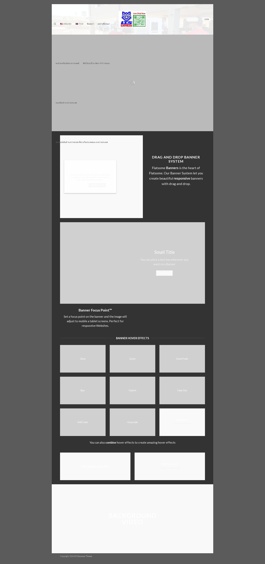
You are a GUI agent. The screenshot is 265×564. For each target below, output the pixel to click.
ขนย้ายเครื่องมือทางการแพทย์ (67, 63)
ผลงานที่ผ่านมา (104, 24)
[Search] (55, 23)
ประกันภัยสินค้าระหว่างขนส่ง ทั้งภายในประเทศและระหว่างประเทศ (82, 142)
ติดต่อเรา (90, 24)
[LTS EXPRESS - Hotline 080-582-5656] (132, 19)
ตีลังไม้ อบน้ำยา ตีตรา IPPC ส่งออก (96, 63)
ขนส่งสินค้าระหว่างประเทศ (66, 103)
